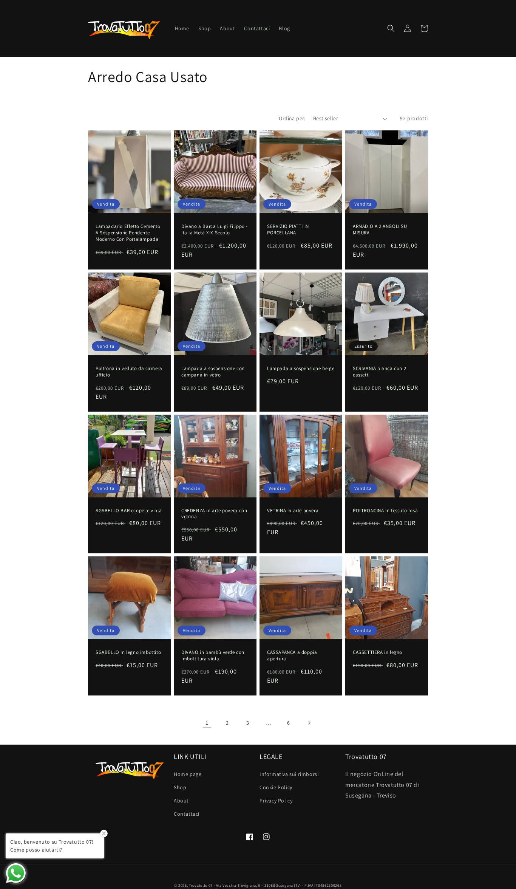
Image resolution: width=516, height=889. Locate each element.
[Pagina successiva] (309, 722)
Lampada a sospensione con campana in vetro (213, 372)
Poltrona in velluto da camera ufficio (129, 372)
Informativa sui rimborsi (289, 774)
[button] (391, 28)
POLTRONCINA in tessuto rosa (385, 511)
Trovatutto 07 (201, 885)
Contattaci (186, 813)
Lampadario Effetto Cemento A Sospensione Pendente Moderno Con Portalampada (128, 232)
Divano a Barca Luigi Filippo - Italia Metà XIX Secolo (214, 229)
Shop (180, 787)
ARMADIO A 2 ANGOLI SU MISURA (380, 229)
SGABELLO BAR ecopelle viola (129, 511)
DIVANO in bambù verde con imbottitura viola (212, 655)
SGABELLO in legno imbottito (128, 652)
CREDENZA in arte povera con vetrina (214, 514)
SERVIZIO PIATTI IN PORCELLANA (288, 229)
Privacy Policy (276, 800)
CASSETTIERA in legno (377, 652)
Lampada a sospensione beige (300, 369)
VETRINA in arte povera (292, 511)
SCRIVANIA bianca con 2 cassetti (379, 372)
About (181, 800)
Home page (187, 774)
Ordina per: (292, 118)
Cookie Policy (276, 787)
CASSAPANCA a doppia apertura (292, 655)
